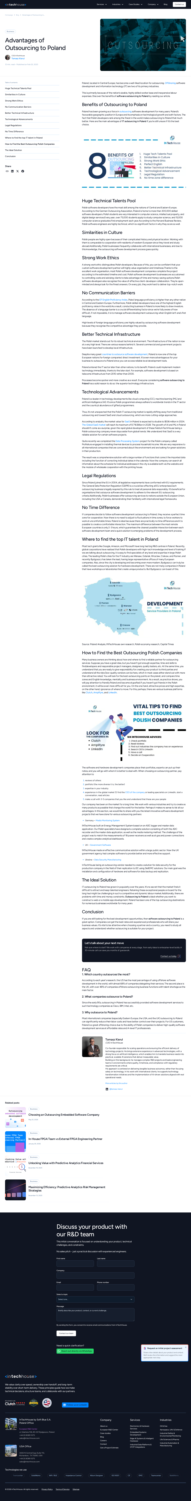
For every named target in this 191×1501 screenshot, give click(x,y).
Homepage (9, 15)
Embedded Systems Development (138, 1433)
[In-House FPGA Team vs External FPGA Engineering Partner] (53, 1142)
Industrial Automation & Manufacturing (169, 1444)
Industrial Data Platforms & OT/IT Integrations (141, 1445)
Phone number (103, 1282)
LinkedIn (112, 692)
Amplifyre (98, 692)
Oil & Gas (163, 1426)
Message (60, 1306)
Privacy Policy (47, 1489)
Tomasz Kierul (18, 58)
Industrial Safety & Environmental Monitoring (170, 1434)
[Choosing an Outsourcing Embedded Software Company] (52, 1118)
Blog (165, 4)
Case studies (105, 1433)
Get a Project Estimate (109, 1448)
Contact (103, 1444)
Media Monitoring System (108, 820)
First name (61, 1258)
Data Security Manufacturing (107, 859)
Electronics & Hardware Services (139, 1427)
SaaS (127, 421)
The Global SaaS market (94, 424)
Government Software (100, 845)
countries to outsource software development (125, 354)
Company (60, 1270)
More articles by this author (116, 1083)
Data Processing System (127, 441)
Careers (103, 1440)
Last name (101, 1258)
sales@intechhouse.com (29, 1438)
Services (135, 1419)
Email (59, 1282)
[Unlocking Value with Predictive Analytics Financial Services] (54, 1166)
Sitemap (76, 1489)
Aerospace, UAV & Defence (171, 1430)
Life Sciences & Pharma (169, 1439)
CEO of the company (135, 792)
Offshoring (170, 83)
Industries (165, 1419)
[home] (15, 4)
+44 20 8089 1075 (27, 1435)
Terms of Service (63, 1489)
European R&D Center (109, 1430)
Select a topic (62, 1294)
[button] (102, 4)
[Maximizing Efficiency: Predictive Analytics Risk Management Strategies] (57, 1190)
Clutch (89, 692)
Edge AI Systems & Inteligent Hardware (142, 1439)
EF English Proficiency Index (113, 299)
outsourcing (125, 111)
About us (103, 1426)
